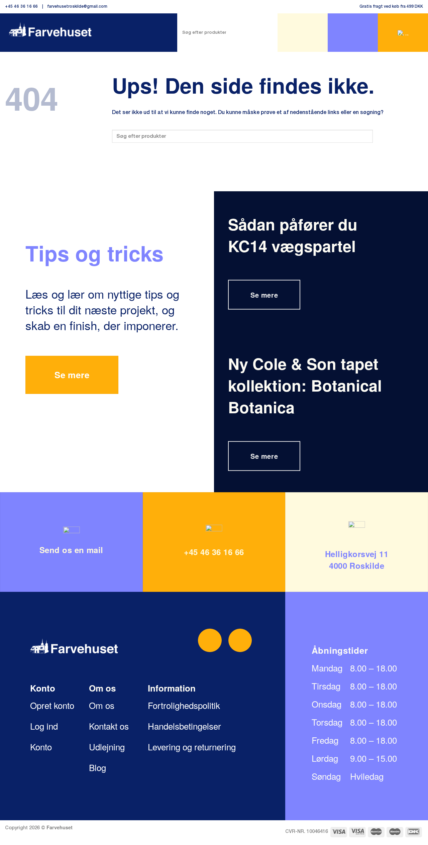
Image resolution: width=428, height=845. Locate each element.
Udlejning (107, 746)
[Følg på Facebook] (210, 640)
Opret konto (52, 705)
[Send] (252, 32)
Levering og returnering (192, 746)
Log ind (44, 726)
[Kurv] (403, 32)
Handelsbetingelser (184, 726)
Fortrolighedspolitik (184, 705)
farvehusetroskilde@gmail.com (77, 6)
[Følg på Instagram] (240, 640)
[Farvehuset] (50, 29)
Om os (101, 705)
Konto (41, 746)
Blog (97, 767)
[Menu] (303, 32)
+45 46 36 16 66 (21, 6)
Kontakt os (109, 726)
